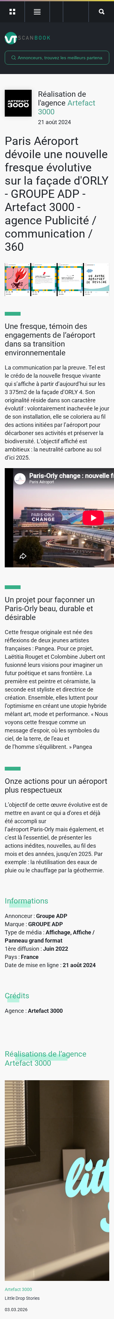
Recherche (101, 11)
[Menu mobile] (12, 11)
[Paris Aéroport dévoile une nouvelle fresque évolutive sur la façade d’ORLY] (57, 279)
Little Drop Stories (22, 1298)
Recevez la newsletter (75, 11)
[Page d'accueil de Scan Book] (57, 38)
